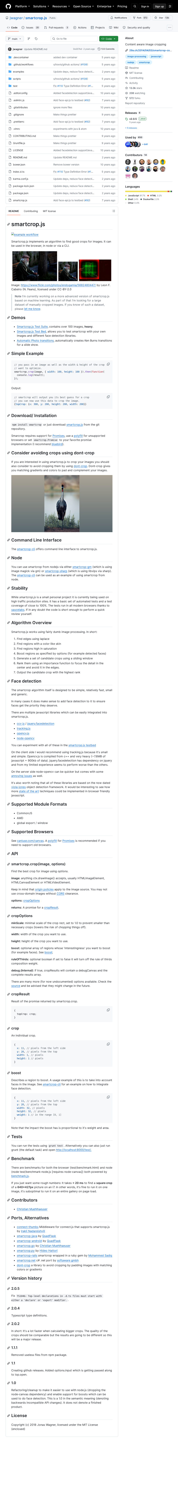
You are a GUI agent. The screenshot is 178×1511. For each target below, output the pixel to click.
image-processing (136, 56)
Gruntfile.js (19, 143)
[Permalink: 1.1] (8, 1363)
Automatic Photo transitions (35, 340)
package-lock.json (23, 185)
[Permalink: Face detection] (8, 681)
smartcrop (144, 62)
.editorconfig (20, 93)
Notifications (121, 17)
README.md (20, 157)
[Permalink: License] (8, 1415)
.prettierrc (18, 121)
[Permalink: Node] (8, 557)
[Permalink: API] (8, 853)
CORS (60, 893)
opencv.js (23, 733)
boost (48, 952)
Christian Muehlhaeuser (32, 1209)
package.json (20, 193)
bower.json (19, 164)
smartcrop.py (26, 1250)
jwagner (16, 18)
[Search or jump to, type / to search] (134, 6)
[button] (108, 364)
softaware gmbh (68, 1260)
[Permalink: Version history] (8, 1278)
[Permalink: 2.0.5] (8, 1288)
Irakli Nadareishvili (33, 1231)
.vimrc (16, 128)
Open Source (82, 6)
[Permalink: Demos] (8, 317)
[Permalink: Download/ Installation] (8, 415)
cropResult (51, 907)
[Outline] (114, 211)
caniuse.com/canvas (30, 840)
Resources (59, 6)
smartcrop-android (29, 1241)
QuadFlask (49, 1236)
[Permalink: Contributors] (8, 1200)
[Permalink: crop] (8, 1028)
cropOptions (31, 900)
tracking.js (23, 728)
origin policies (44, 889)
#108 (84, 64)
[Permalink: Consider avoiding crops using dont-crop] (8, 452)
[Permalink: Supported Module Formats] (8, 804)
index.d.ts (18, 171)
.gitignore (18, 114)
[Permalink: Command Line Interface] (8, 539)
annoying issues (21, 776)
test (15, 85)
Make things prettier (64, 114)
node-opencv (25, 738)
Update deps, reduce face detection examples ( (80, 71)
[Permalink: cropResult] (8, 994)
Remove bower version (66, 164)
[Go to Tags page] (36, 38)
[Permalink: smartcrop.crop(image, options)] (8, 864)
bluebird (57, 444)
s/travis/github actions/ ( (67, 64)
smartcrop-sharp (56, 571)
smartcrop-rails (27, 1255)
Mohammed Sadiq (100, 1255)
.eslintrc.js (18, 100)
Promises (58, 435)
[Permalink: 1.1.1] (8, 1347)
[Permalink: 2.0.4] (8, 1308)
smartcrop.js (36, 18)
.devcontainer (21, 57)
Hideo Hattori (49, 1250)
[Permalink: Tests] (8, 1136)
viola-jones (18, 787)
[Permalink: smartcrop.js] (8, 224)
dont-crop (80, 466)
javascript (156, 56)
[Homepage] (8, 6)
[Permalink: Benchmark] (8, 1158)
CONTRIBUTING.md (24, 135)
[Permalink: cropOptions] (8, 916)
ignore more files (62, 107)
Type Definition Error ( (76, 85)
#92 (87, 100)
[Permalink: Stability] (8, 588)
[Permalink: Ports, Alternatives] (8, 1217)
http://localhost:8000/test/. (73, 1150)
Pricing (122, 6)
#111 (91, 85)
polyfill (78, 435)
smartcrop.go (26, 1245)
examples (18, 71)
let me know (32, 308)
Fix (55, 85)
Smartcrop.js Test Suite (32, 326)
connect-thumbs (27, 1227)
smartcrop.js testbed (82, 745)
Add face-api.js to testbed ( (69, 100)
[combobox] (75, 38)
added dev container (65, 57)
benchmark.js (20, 1176)
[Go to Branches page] (29, 38)
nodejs (130, 62)
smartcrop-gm (82, 567)
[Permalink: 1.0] (8, 1383)
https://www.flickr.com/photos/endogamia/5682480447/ (58, 285)
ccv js (21, 723)
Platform (21, 6)
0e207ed (77, 49)
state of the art (29, 791)
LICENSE (18, 150)
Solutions (39, 6)
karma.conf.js (20, 178)
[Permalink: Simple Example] (8, 353)
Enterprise (104, 6)
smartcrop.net (26, 1260)
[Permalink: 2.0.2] (8, 1323)
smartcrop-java (27, 1236)
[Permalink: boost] (8, 1072)
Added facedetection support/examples (76, 93)
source (15, 985)
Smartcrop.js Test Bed (31, 331)
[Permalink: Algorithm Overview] (8, 622)
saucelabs (17, 609)
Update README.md (35, 49)
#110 (60, 85)
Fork (142, 17)
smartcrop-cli (26, 549)
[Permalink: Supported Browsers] (8, 831)
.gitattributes (20, 107)
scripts (17, 78)
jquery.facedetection (40, 723)
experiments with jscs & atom (70, 128)
